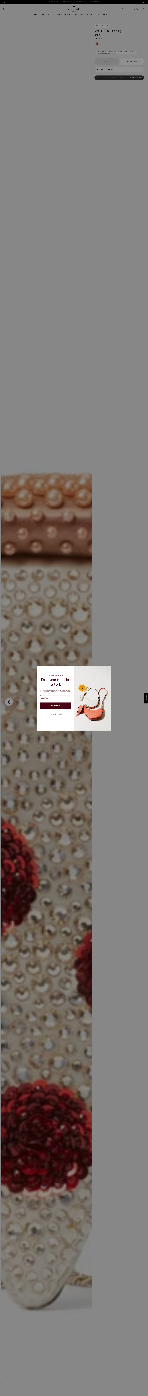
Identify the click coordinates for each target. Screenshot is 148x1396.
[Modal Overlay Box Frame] (74, 698)
